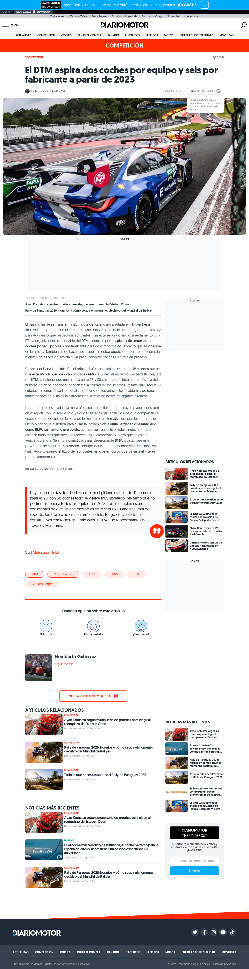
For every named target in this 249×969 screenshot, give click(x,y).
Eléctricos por (23, 12)
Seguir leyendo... (65, 664)
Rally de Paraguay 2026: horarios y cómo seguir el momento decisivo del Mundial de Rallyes (89, 310)
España (116, 16)
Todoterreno (58, 16)
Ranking (113, 35)
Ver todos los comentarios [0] (93, 696)
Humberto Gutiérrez (40, 91)
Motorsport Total (45, 552)
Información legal (188, 964)
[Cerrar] (221, 99)
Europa (146, 16)
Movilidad (226, 35)
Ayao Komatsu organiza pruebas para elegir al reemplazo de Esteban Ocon (77, 304)
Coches (66, 35)
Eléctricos (132, 35)
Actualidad (23, 35)
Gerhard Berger (42, 584)
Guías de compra (89, 35)
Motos (168, 35)
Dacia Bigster (99, 16)
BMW (114, 574)
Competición (46, 35)
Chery (158, 16)
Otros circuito (63, 574)
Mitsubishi (131, 16)
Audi (92, 574)
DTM (35, 574)
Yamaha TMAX (78, 16)
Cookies (205, 964)
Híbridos (152, 35)
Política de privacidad (224, 964)
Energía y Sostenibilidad (196, 35)
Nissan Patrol (174, 16)
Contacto (171, 964)
